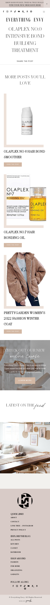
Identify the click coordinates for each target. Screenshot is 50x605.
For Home (15, 566)
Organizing (16, 570)
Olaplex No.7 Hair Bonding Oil (19, 235)
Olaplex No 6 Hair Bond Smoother (24, 154)
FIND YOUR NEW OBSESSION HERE (25, 5)
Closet (14, 548)
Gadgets (15, 574)
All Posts (15, 540)
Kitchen (15, 544)
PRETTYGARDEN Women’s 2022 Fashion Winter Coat (24, 318)
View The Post (13, 164)
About (14, 517)
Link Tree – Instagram (22, 526)
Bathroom (16, 552)
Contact (15, 522)
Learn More (25, 380)
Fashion (14, 562)
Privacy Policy (18, 530)
